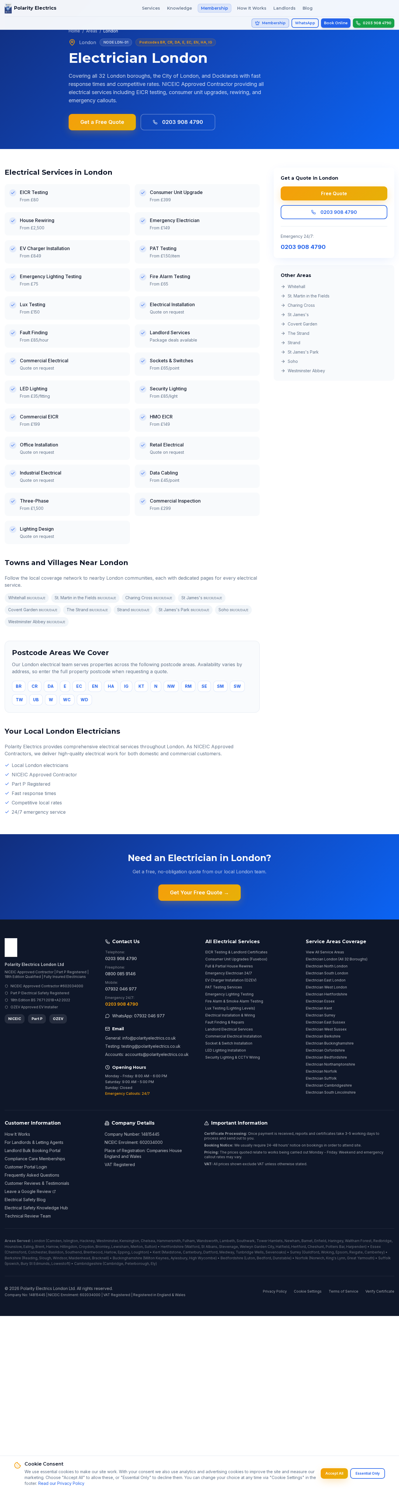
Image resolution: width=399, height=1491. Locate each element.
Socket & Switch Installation (228, 1043)
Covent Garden (32, 609)
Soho (233, 609)
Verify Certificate (379, 1291)
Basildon (55, 1252)
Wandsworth (207, 1241)
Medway (226, 1252)
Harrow (52, 1246)
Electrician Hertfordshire (326, 994)
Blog (308, 8)
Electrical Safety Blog (25, 1199)
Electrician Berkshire (323, 1036)
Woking (327, 1252)
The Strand (87, 609)
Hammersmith (169, 1241)
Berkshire (13, 1258)
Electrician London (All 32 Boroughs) (336, 959)
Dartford (210, 1252)
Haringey (335, 1241)
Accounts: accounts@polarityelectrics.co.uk (147, 1054)
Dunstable (281, 1258)
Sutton (150, 1246)
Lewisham (120, 1246)
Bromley (103, 1246)
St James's (201, 597)
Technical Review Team (28, 1215)
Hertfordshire (172, 1246)
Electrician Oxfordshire (325, 1050)
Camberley (374, 1252)
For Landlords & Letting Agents (34, 1142)
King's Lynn (335, 1258)
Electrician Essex (320, 1001)
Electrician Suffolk (321, 1078)
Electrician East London (326, 980)
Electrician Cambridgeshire (329, 1085)
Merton (137, 1246)
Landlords (284, 8)
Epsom (342, 1252)
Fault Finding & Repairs (224, 1022)
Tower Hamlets (269, 1241)
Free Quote (334, 193)
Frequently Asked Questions (32, 1175)
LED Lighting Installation (225, 1050)
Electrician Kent (319, 1008)
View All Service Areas (325, 952)
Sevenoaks (275, 1252)
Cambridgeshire (88, 1263)
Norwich (317, 1258)
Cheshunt (316, 1246)
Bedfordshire (232, 1258)
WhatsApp (305, 23)
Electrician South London (327, 973)
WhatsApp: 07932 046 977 (138, 1015)
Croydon (86, 1246)
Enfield (320, 1241)
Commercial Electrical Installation (233, 1036)
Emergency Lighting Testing (229, 994)
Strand (133, 609)
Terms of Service (343, 1291)
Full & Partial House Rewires (229, 966)
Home (74, 30)
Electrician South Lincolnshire (331, 1092)
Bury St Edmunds (35, 1263)
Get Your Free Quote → (199, 892)
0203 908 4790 (182, 122)
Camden (54, 1241)
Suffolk (384, 1258)
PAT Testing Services (223, 987)
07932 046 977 (121, 988)
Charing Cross (148, 597)
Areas (91, 30)
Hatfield (282, 1246)
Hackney (87, 1241)
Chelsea (148, 1241)
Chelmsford (16, 1252)
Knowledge (179, 8)
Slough (45, 1258)
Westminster (107, 1241)
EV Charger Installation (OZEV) (230, 980)
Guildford (311, 1252)
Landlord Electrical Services (229, 1029)
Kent (157, 1252)
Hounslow (13, 1246)
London (38, 1241)
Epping (124, 1252)
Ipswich (12, 1263)
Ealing (28, 1246)
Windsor (60, 1258)
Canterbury (192, 1252)
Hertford (298, 1246)
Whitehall (26, 597)
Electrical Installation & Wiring (230, 1015)
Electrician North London (327, 966)
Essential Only (367, 1473)
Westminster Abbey (36, 621)
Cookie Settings (308, 1291)
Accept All (334, 1473)
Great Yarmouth (360, 1258)
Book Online (336, 23)
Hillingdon (68, 1246)
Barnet (307, 1241)
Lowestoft (60, 1263)
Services (151, 8)
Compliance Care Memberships (35, 1158)
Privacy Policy (275, 1291)
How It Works (251, 8)
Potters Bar (335, 1246)
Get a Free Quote (102, 122)
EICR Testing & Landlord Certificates (236, 952)
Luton (250, 1258)
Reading (30, 1258)
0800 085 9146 (120, 973)
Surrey (295, 1252)
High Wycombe (202, 1258)
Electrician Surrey (320, 1015)
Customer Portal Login (26, 1166)
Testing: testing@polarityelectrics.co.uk (143, 1046)
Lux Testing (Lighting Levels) (230, 1008)
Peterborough (137, 1263)
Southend (73, 1252)
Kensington (129, 1241)
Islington (70, 1241)
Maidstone (172, 1252)
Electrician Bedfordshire (326, 1057)
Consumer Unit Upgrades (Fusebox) (236, 959)
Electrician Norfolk (321, 1071)
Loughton (139, 1252)
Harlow (110, 1252)
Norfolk (301, 1258)
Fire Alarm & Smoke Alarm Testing (234, 1001)
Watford (193, 1246)
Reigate (356, 1252)
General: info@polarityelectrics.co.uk (140, 1037)
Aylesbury (179, 1258)
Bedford (264, 1258)
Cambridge (113, 1263)
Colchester (37, 1252)
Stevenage (228, 1246)
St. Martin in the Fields (85, 597)
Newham (292, 1241)
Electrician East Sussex (325, 1022)
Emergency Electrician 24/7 (228, 973)
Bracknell (100, 1258)
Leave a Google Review (28, 1191)
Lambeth (227, 1241)
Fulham (189, 1241)
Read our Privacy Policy (61, 1483)
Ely (153, 1263)
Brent (39, 1246)
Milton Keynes (156, 1258)
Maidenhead (79, 1258)
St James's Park (184, 609)
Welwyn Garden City (257, 1246)
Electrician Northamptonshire (330, 1064)
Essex (375, 1246)
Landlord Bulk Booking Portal (32, 1150)
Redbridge (382, 1241)
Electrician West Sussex (326, 1029)
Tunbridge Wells (250, 1252)
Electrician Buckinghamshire (330, 1043)
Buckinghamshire (127, 1258)
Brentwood (93, 1252)
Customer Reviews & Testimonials (37, 1183)
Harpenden (355, 1246)
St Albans (209, 1246)
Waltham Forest (358, 1241)
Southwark (246, 1241)
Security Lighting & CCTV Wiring (232, 1057)
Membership (214, 8)
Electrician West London (326, 987)
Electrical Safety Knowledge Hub (36, 1207)
